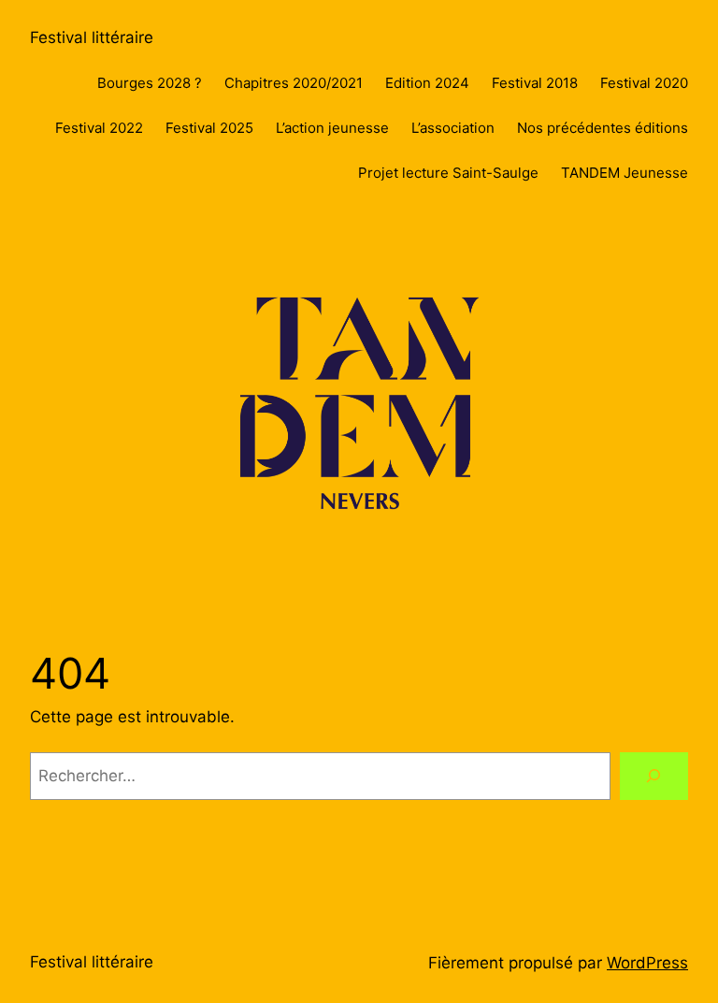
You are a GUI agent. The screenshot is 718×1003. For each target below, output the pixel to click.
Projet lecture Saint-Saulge (448, 173)
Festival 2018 (535, 83)
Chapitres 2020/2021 (293, 83)
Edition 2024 (427, 83)
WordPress (647, 962)
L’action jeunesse (332, 128)
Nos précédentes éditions (602, 128)
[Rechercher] (654, 776)
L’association (453, 128)
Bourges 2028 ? (149, 83)
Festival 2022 (99, 128)
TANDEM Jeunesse (624, 173)
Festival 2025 (209, 128)
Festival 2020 (644, 83)
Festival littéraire (91, 37)
